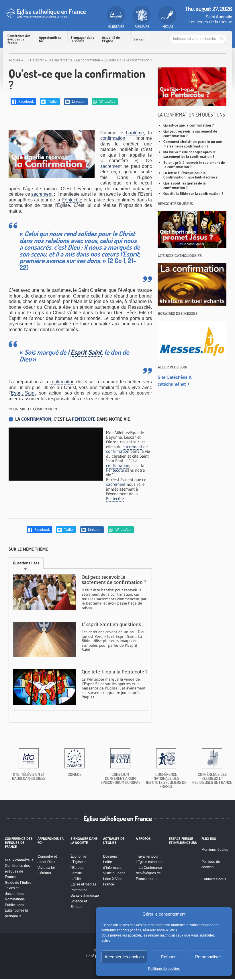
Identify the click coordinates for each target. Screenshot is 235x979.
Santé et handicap (84, 895)
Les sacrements (60, 60)
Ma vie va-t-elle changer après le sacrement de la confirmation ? (189, 154)
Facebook (25, 102)
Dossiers (110, 856)
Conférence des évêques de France (18, 39)
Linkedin (78, 102)
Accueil (14, 60)
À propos (143, 839)
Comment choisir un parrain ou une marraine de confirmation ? (192, 143)
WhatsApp (107, 102)
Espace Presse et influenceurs (183, 841)
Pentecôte (72, 199)
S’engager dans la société (82, 39)
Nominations (15, 899)
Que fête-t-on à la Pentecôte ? (115, 671)
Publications (14, 905)
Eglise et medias (83, 884)
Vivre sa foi (46, 868)
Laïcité (75, 879)
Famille (76, 873)
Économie (78, 856)
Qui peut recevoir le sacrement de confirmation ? (114, 579)
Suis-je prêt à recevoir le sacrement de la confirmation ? (194, 164)
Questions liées (26, 563)
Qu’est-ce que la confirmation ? (188, 125)
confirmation (112, 138)
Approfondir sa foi (50, 39)
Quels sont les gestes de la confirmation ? (184, 185)
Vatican (139, 39)
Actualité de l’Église (111, 39)
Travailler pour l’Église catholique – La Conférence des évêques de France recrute (150, 867)
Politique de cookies (164, 969)
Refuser (168, 956)
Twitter (52, 102)
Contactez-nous (213, 879)
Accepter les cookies (124, 956)
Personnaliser (208, 956)
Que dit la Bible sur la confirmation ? (193, 193)
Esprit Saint (86, 352)
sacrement (111, 166)
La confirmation (88, 60)
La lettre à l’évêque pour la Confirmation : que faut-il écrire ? (190, 175)
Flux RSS (208, 839)
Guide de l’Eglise (18, 883)
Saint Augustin (218, 16)
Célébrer (37, 60)
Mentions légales (214, 850)
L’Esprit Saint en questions (111, 624)
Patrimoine (78, 890)
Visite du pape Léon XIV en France (114, 878)
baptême (135, 132)
